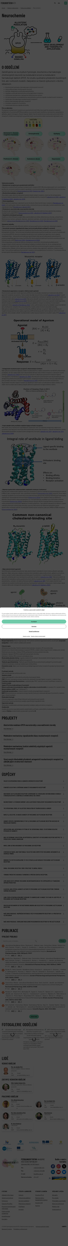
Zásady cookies (26, 636)
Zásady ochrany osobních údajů (38, 636)
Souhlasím (34, 621)
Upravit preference (34, 631)
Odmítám (34, 626)
